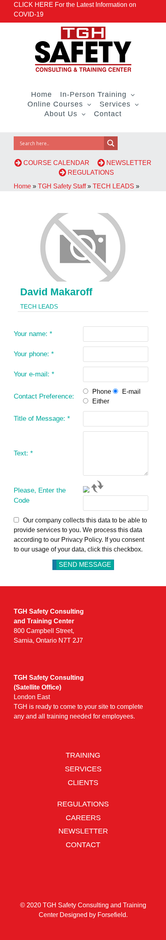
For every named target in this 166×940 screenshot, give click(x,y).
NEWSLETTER (83, 831)
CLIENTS (83, 783)
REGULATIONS (90, 172)
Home (22, 186)
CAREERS (83, 818)
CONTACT (83, 845)
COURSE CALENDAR (59, 162)
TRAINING (83, 755)
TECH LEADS (113, 186)
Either (100, 401)
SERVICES (83, 769)
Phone (101, 391)
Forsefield (112, 914)
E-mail (131, 391)
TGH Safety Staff (62, 186)
